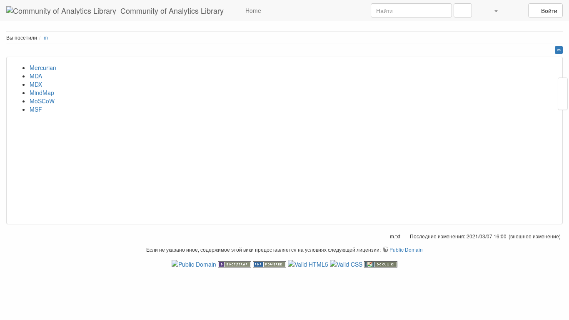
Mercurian (43, 67)
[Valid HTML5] (309, 263)
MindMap (42, 92)
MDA (36, 76)
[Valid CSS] (347, 263)
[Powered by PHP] (270, 263)
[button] (491, 10)
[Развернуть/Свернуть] (514, 10)
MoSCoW (42, 101)
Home (252, 10)
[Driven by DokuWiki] (380, 263)
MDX (36, 84)
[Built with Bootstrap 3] (235, 263)
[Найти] (463, 10)
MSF (36, 109)
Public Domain (406, 249)
